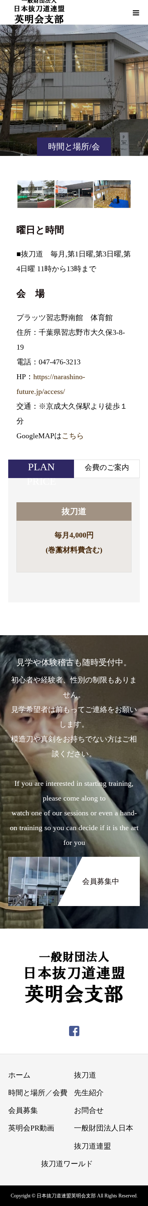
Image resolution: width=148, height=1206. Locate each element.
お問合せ (89, 1110)
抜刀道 (85, 1075)
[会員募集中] (74, 862)
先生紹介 (89, 1093)
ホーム (19, 1075)
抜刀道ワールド (67, 1164)
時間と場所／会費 (37, 1093)
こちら (73, 436)
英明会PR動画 (31, 1128)
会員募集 (23, 1110)
